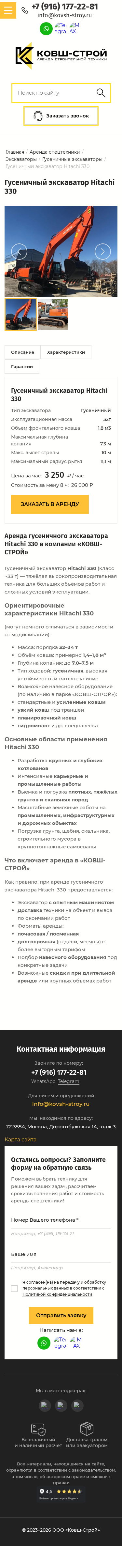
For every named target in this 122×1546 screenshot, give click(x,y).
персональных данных (45, 1288)
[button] (61, 116)
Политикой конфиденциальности (57, 1294)
